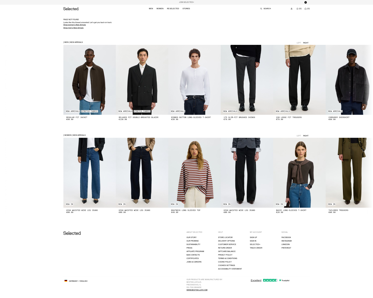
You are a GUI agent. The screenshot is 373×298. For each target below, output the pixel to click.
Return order (225, 247)
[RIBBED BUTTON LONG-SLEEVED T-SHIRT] (194, 80)
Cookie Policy (225, 261)
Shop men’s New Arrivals (73, 27)
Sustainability (193, 244)
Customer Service (227, 244)
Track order (256, 247)
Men (151, 8)
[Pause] (305, 2)
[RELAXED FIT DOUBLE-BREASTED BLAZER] (142, 80)
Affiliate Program (195, 251)
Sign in (253, 241)
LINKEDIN (285, 244)
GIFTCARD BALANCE (227, 251)
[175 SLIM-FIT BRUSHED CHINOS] (247, 80)
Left (299, 42)
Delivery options (226, 241)
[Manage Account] (291, 8)
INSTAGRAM (286, 241)
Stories (186, 8)
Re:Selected (173, 8)
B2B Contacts (193, 254)
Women (159, 8)
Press (189, 247)
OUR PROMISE (192, 241)
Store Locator (225, 237)
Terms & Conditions (227, 258)
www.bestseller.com (196, 290)
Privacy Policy (225, 254)
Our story (191, 237)
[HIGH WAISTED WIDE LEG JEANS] (89, 173)
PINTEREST (286, 247)
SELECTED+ (255, 244)
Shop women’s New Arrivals (74, 24)
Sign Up (253, 237)
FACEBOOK (286, 237)
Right (305, 42)
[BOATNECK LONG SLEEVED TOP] (194, 173)
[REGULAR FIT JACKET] (89, 80)
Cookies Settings (226, 265)
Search (267, 8)
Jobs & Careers (194, 261)
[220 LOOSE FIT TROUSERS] (299, 80)
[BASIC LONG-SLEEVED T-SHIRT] (299, 173)
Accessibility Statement (230, 268)
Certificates (192, 258)
